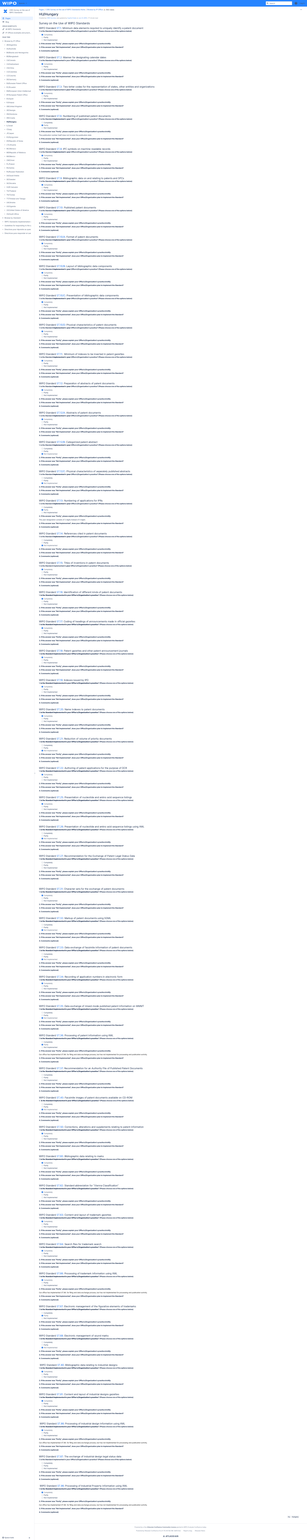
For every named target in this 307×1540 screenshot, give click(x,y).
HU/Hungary (11, 122)
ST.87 (60, 1456)
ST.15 (59, 562)
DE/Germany (11, 79)
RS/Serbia (10, 168)
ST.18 (59, 650)
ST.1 (59, 28)
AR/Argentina (11, 45)
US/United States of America (17, 210)
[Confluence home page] (9, 3)
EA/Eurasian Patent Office (16, 83)
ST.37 (60, 1068)
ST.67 (60, 1306)
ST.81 (60, 1394)
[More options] (301, 9)
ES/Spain (10, 99)
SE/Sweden (10, 179)
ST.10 (60, 207)
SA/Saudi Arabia (12, 176)
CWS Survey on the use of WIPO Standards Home (65, 10)
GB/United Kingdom (14, 106)
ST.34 (60, 976)
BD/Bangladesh (12, 56)
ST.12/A (61, 412)
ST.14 (60, 533)
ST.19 (59, 680)
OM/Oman (10, 160)
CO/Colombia (11, 72)
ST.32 (60, 918)
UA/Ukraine (10, 202)
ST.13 (60, 500)
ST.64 (60, 1244)
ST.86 (60, 1423)
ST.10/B (61, 266)
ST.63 (60, 1214)
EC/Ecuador (11, 87)
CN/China (10, 68)
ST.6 (59, 116)
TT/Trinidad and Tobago (15, 199)
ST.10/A (61, 236)
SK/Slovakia (11, 183)
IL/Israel (9, 126)
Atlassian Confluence (152, 1531)
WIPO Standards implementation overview (21, 222)
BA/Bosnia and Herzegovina (17, 53)
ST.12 (59, 383)
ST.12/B (61, 442)
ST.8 (59, 149)
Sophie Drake (71, 18)
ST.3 (59, 86)
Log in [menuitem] (302, 3)
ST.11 (59, 354)
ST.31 (60, 888)
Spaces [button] (22, 3)
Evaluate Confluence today (197, 1527)
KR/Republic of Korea (14, 141)
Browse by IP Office (12, 41)
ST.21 (60, 738)
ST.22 (60, 768)
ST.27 (59, 856)
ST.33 (60, 947)
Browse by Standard (13, 218)
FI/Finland (10, 102)
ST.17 (59, 621)
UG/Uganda (11, 206)
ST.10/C (61, 295)
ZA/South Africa (12, 214)
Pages (41, 10)
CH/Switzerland (12, 64)
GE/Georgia (10, 110)
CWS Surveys (51, 18)
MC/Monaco (11, 149)
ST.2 (59, 57)
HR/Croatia (10, 118)
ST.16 (59, 592)
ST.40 (60, 1097)
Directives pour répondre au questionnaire (21, 229)
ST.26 (60, 826)
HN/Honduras (11, 114)
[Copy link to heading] (91, 24)
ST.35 (60, 1006)
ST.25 (60, 797)
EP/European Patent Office (16, 95)
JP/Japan (10, 133)
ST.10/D (61, 324)
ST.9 (59, 178)
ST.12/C (61, 471)
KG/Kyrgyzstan (12, 137)
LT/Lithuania (11, 145)
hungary (295, 1517)
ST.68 (60, 1335)
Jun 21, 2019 (83, 18)
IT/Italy (9, 129)
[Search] (268, 3)
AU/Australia (11, 49)
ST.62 (60, 1185)
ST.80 (60, 1365)
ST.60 (60, 1156)
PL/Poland (10, 164)
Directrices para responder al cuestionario (21, 233)
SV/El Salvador (12, 187)
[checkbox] (170, 35)
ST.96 (60, 1485)
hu (289, 1517)
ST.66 (60, 1273)
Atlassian (170, 1536)
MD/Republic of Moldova (16, 152)
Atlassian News (200, 1531)
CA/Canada (10, 60)
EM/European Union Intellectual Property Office (24, 91)
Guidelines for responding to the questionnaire (23, 225)
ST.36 (60, 1035)
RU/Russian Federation (15, 172)
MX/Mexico (10, 156)
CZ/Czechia (11, 76)
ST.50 (60, 1126)
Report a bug (187, 1531)
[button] (296, 3)
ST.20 (60, 709)
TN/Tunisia (10, 195)
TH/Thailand (11, 191)
